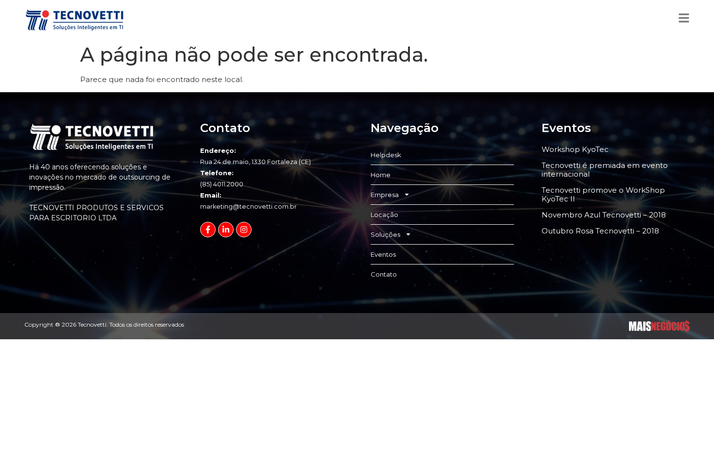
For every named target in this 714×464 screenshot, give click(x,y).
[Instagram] (244, 229)
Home (381, 175)
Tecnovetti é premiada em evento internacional (605, 170)
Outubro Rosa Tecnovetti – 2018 (600, 230)
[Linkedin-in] (226, 229)
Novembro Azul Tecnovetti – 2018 (604, 214)
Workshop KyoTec (575, 149)
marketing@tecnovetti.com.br (248, 206)
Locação (384, 214)
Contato (384, 274)
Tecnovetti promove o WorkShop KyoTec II (603, 194)
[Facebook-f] (208, 229)
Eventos (383, 254)
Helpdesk (386, 155)
